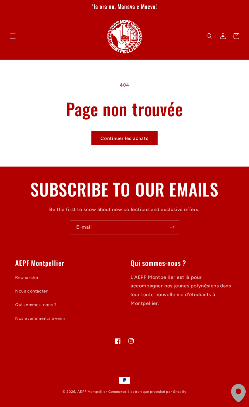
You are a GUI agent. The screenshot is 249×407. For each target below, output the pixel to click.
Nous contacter (31, 291)
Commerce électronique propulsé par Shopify (147, 392)
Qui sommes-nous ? (35, 304)
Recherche (26, 277)
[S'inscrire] (172, 227)
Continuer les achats (124, 138)
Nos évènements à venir (40, 318)
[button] (12, 36)
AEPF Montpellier (92, 392)
